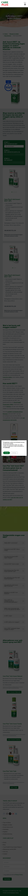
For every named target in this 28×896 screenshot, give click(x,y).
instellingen (7, 447)
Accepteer (6, 452)
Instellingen (14, 452)
